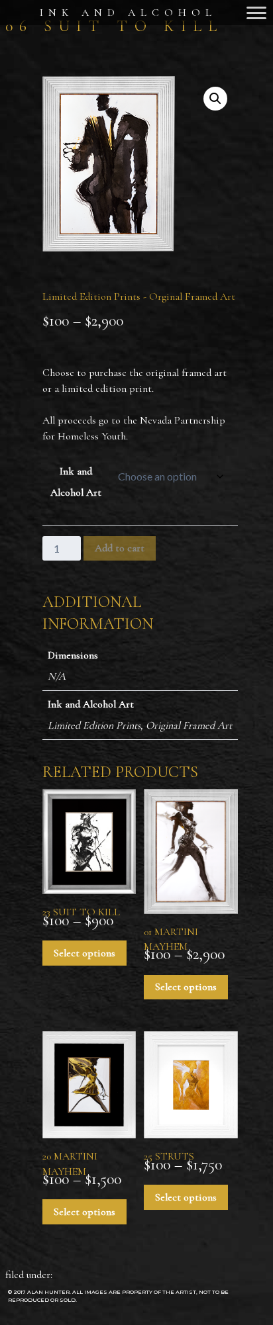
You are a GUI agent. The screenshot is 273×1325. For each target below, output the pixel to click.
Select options (84, 953)
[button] (215, 99)
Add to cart (119, 548)
